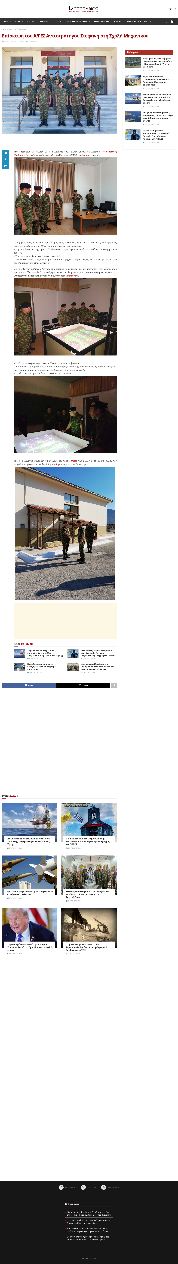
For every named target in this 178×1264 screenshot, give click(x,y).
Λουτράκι (86, 155)
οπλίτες (73, 460)
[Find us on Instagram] (175, 9)
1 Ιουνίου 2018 (7, 42)
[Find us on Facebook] (166, 9)
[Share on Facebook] (5, 153)
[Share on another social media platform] (5, 166)
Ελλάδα (19, 21)
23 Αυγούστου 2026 (89, 672)
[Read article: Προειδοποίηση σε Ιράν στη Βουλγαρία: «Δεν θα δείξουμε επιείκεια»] (19, 667)
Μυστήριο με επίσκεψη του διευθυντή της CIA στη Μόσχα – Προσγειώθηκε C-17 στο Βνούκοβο (158, 62)
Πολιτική (43, 21)
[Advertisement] (59, 143)
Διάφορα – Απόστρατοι (139, 21)
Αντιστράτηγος (109, 151)
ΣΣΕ (86, 242)
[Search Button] (166, 21)
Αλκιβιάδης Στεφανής (24, 155)
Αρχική (7, 21)
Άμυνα (31, 21)
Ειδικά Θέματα (101, 21)
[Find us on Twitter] (170, 9)
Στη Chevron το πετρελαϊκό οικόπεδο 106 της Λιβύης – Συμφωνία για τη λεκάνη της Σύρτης (45, 653)
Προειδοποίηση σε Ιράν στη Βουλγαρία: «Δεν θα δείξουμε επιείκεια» (41, 666)
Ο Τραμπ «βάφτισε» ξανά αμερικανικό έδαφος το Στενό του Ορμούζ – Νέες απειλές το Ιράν (30, 947)
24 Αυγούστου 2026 (36, 672)
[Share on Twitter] (5, 159)
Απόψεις (118, 21)
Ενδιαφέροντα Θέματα (78, 21)
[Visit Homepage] (84, 9)
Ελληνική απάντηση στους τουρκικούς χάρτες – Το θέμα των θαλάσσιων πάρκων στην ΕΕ (158, 116)
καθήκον (58, 464)
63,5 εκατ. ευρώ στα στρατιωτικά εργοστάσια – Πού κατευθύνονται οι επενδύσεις (157, 80)
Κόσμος (57, 21)
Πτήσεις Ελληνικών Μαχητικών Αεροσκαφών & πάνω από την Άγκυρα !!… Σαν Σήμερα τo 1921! (87, 947)
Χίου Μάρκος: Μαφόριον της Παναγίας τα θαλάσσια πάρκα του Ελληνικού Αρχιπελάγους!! (97, 666)
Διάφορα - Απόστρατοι (17, 29)
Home (4, 29)
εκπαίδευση (71, 275)
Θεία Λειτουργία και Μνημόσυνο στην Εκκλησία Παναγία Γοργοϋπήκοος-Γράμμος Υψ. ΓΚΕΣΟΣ (98, 653)
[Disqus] (59, 996)
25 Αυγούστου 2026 (36, 659)
